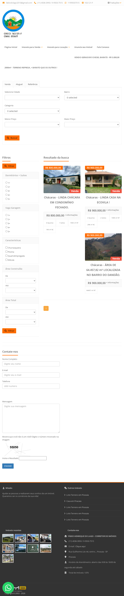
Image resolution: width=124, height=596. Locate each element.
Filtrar (10, 166)
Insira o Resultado (10, 458)
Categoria (9, 105)
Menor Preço (10, 119)
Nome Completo (9, 359)
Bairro (67, 92)
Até (6, 285)
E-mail (5, 370)
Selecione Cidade (12, 92)
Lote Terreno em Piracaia (77, 495)
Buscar (13, 137)
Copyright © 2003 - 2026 (14, 593)
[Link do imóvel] (8, 538)
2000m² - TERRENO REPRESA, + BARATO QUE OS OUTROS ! (31, 67)
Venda (7, 84)
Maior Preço (69, 119)
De (6, 276)
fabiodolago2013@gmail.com (19, 2)
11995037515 (73, 2)
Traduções (114, 2)
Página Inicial (11, 47)
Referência (32, 84)
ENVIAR (8, 466)
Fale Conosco (103, 47)
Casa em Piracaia (73, 501)
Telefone (6, 381)
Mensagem (7, 401)
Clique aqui (80, 546)
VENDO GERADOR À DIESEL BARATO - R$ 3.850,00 (96, 57)
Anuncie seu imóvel (83, 47)
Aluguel (19, 84)
